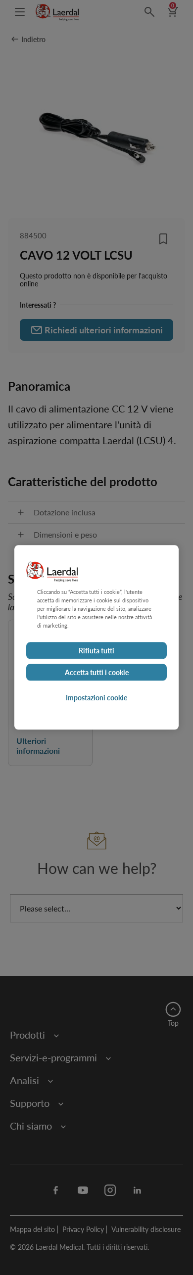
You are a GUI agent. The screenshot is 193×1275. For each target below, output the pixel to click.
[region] (96, 637)
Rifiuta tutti (96, 651)
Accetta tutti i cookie (97, 673)
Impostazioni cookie (96, 698)
